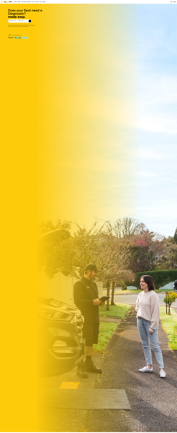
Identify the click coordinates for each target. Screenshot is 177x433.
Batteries (44, 1)
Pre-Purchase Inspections (26, 1)
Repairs (19, 1)
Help (171, 1)
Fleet (40, 1)
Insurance (37, 1)
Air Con (33, 1)
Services (15, 1)
